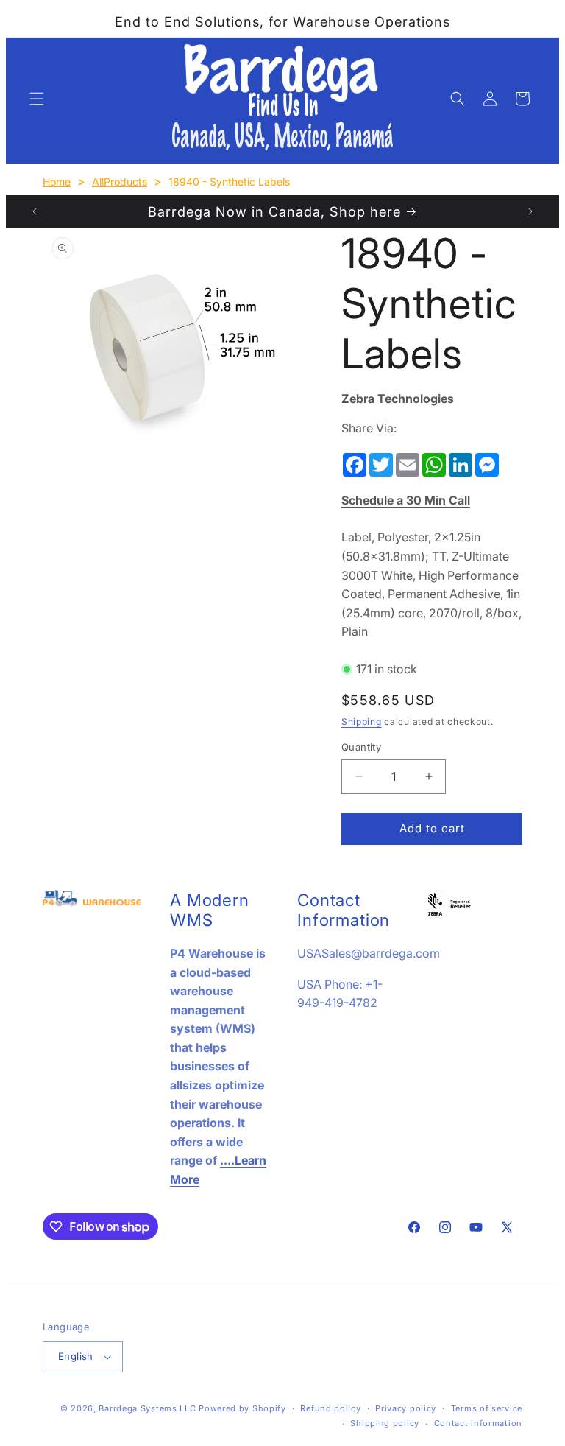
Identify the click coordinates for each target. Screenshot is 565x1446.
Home (57, 181)
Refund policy (330, 1408)
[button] (37, 99)
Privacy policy (405, 1408)
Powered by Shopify (242, 1408)
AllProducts (119, 181)
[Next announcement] (530, 211)
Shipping (361, 721)
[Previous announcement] (34, 211)
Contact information (478, 1423)
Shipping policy (384, 1423)
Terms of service (486, 1408)
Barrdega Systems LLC (147, 1408)
